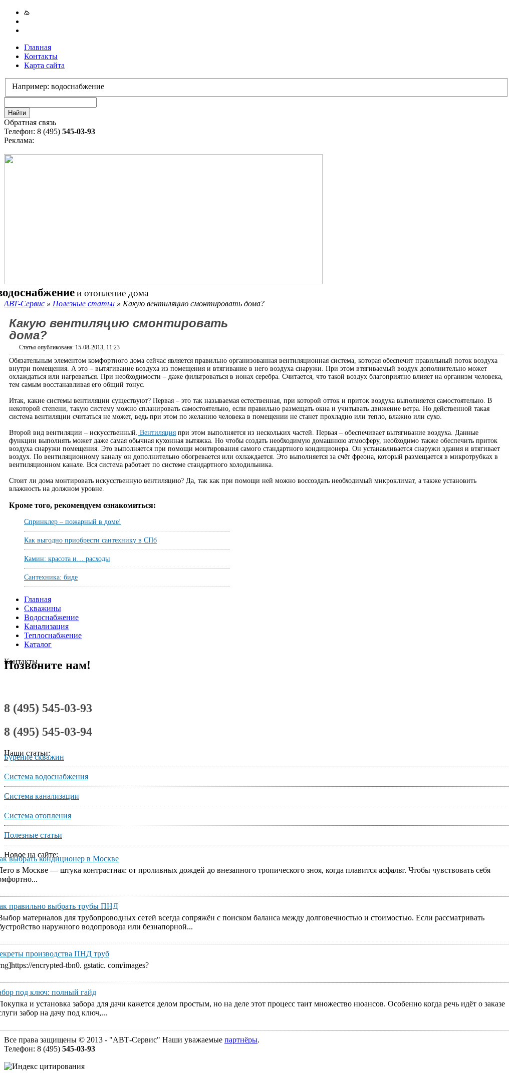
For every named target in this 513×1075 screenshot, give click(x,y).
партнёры (241, 1039)
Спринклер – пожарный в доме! (72, 521)
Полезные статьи (84, 303)
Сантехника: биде (51, 577)
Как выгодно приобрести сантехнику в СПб (90, 540)
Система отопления (37, 815)
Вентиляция (157, 432)
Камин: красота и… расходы (67, 559)
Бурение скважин (34, 757)
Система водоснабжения (46, 776)
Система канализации (41, 796)
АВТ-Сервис (24, 303)
